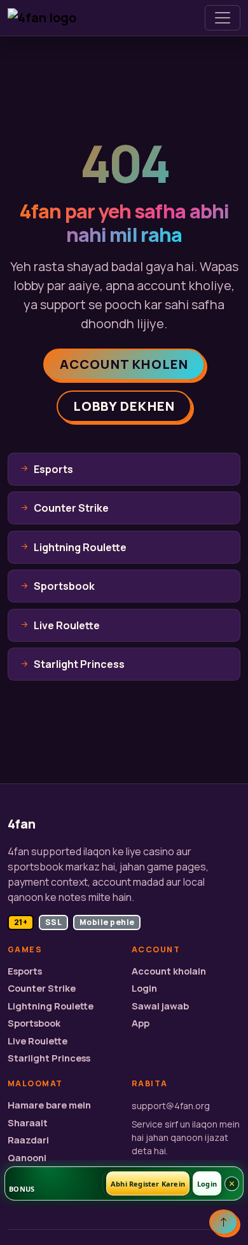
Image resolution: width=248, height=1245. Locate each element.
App (140, 1023)
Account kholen (124, 364)
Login (144, 988)
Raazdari (28, 1140)
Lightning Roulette (50, 1006)
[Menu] (222, 17)
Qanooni (27, 1158)
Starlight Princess (49, 1058)
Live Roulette (37, 1041)
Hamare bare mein (49, 1105)
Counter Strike (42, 988)
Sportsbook (34, 1023)
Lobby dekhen (124, 406)
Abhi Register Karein (148, 1183)
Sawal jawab (160, 1006)
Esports (25, 971)
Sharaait (28, 1123)
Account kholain (169, 971)
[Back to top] (223, 1222)
